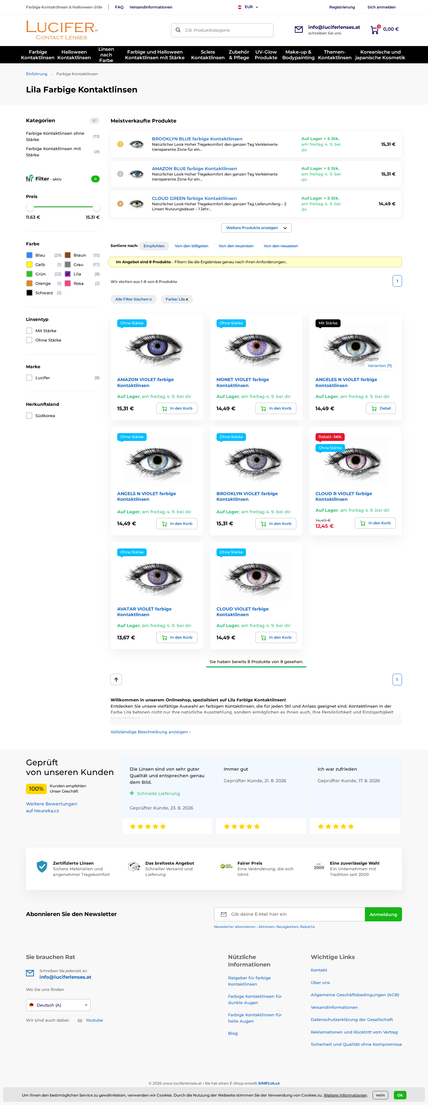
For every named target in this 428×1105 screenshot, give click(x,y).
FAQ (119, 7)
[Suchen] (178, 30)
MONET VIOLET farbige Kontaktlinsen (243, 382)
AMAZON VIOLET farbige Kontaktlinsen (145, 382)
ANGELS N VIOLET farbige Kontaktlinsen (146, 496)
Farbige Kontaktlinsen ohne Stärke (63, 136)
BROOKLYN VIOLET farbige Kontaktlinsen (247, 496)
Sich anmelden (382, 7)
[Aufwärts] (116, 679)
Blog (233, 1033)
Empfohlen (154, 246)
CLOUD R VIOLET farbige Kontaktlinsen (344, 496)
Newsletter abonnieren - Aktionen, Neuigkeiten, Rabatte (264, 926)
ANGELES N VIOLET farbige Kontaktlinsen (346, 382)
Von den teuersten (236, 246)
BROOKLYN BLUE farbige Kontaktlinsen (197, 139)
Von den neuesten (281, 246)
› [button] (151, 731)
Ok (400, 1095)
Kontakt (319, 969)
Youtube (94, 1020)
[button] (256, 227)
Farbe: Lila (176, 299)
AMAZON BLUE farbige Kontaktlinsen (194, 168)
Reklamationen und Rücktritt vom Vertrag (354, 1031)
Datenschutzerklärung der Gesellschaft (352, 1019)
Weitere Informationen (345, 1095)
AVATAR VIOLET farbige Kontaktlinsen (144, 611)
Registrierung (342, 7)
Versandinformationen (151, 7)
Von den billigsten (191, 246)
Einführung (36, 73)
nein (380, 1095)
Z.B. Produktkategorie (207, 30)
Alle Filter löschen (132, 299)
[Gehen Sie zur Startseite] (62, 30)
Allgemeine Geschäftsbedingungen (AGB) (355, 994)
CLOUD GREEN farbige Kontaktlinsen (194, 198)
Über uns (320, 982)
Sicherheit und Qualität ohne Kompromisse (356, 1044)
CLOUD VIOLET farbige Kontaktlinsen (243, 611)
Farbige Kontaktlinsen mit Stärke (63, 151)
